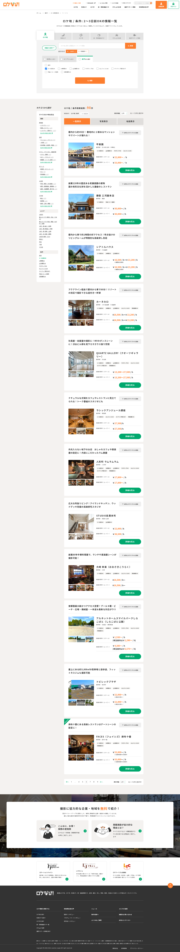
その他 (41, 196)
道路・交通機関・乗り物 (48, 189)
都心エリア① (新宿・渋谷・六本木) (48, 218)
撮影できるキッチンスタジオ (74, 943)
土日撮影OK (42, 263)
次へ (101, 782)
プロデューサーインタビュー (72, 918)
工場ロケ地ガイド (122, 941)
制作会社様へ (91, 3)
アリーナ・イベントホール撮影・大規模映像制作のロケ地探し (103, 941)
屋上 (43, 198)
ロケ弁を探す (40, 921)
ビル (43, 172)
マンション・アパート (47, 140)
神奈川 (41, 239)
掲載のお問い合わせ (125, 914)
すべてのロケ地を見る (46, 114)
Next (95, 152)
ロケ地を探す (40, 914)
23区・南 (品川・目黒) (45, 226)
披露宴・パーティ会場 (48, 160)
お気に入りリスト (127, 3)
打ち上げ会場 (117, 7)
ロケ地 (76, 7)
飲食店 (41, 123)
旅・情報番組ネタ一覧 (43, 924)
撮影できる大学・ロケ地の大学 (61, 943)
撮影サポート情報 (130, 7)
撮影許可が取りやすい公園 (84, 941)
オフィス (41, 166)
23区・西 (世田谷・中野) (45, 229)
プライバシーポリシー (136, 948)
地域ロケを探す (41, 918)
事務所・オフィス (47, 169)
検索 (91, 80)
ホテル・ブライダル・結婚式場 (47, 152)
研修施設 (44, 174)
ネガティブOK (43, 266)
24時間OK (42, 261)
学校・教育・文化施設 (48, 184)
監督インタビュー (69, 914)
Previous (67, 152)
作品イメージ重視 (44, 274)
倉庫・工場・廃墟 (47, 203)
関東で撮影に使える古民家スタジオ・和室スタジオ (93, 943)
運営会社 (115, 948)
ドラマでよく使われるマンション (46, 943)
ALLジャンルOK (43, 269)
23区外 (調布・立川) (44, 237)
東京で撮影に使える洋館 (109, 943)
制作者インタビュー (70, 921)
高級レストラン (46, 128)
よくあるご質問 (103, 3)
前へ (67, 782)
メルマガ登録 (115, 3)
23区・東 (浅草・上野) (45, 231)
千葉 (40, 244)
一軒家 (44, 142)
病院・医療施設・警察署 (48, 186)
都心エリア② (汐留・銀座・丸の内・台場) (48, 222)
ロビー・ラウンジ (47, 157)
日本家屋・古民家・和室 (48, 145)
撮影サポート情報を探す (44, 931)
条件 (46, 13)
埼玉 (40, 242)
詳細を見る (130, 170)
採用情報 (124, 948)
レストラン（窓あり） (48, 130)
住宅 (40, 137)
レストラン (45, 125)
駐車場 (44, 201)
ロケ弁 (92, 7)
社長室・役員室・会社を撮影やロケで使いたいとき (127, 943)
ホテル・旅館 (45, 154)
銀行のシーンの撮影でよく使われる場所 (45, 941)
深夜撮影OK (42, 276)
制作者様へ (95, 914)
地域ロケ (84, 7)
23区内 (41, 214)
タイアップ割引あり (44, 271)
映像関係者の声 (144, 7)
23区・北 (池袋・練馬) (45, 234)
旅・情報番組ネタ (103, 7)
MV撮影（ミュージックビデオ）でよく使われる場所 (66, 941)
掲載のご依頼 (77, 3)
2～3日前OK (55, 13)
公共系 (41, 181)
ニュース (94, 909)
